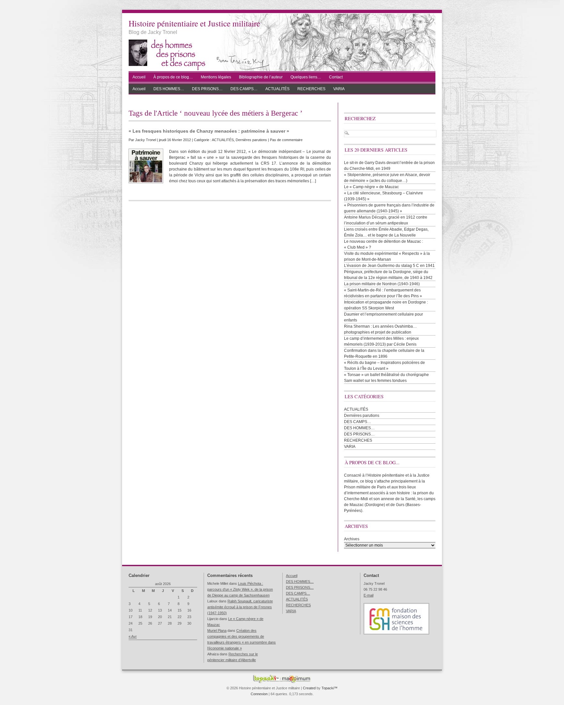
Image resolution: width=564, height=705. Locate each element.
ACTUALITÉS (277, 89)
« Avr (133, 636)
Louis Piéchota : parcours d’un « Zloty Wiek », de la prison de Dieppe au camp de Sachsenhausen (240, 589)
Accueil (139, 77)
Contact (336, 77)
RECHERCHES (311, 89)
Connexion (259, 694)
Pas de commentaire (286, 140)
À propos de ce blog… (173, 77)
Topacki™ (329, 688)
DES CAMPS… (244, 89)
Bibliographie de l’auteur (261, 77)
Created (309, 688)
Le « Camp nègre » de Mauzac (371, 187)
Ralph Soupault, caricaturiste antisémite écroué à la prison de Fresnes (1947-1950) (240, 607)
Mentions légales (216, 77)
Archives (351, 539)
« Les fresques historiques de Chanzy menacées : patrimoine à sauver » (209, 131)
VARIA (339, 89)
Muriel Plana (217, 630)
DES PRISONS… (207, 89)
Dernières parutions (251, 140)
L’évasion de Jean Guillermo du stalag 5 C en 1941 (389, 265)
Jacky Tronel (145, 140)
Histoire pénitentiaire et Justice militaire (194, 23)
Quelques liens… (305, 77)
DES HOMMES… (168, 89)
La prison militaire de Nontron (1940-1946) (382, 284)
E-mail (368, 595)
